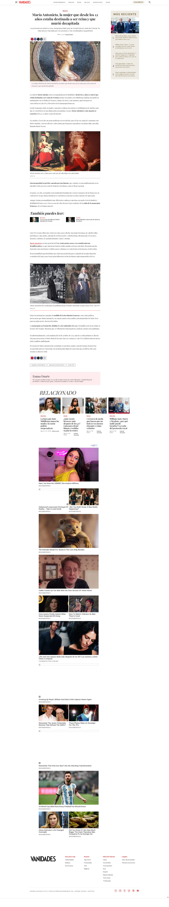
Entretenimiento (59, 2)
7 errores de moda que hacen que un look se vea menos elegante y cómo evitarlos (95, 423)
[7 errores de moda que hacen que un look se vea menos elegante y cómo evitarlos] (96, 406)
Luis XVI (71, 365)
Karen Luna (55, 431)
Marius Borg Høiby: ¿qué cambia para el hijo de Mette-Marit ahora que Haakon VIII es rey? (126, 37)
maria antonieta (38, 365)
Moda (79, 2)
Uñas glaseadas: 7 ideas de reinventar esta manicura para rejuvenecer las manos (125, 65)
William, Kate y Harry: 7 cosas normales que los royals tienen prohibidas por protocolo (125, 46)
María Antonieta (35, 243)
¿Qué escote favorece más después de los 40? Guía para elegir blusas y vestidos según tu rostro (72, 424)
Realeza (71, 2)
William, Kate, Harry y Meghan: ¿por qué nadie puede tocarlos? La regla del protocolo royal (119, 423)
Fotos (78, 218)
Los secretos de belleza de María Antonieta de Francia (50, 220)
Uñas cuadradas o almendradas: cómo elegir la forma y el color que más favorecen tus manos (125, 74)
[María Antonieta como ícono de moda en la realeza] (70, 219)
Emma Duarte (69, 34)
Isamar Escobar (76, 434)
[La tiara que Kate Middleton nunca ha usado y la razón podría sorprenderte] (50, 406)
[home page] (24, 2)
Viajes (108, 2)
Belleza (87, 2)
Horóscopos (97, 2)
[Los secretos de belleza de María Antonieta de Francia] (34, 219)
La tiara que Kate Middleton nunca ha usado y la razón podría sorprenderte (50, 423)
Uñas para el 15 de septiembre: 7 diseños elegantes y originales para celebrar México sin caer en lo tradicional (125, 55)
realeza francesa (56, 365)
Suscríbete (138, 2)
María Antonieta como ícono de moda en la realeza (88, 220)
